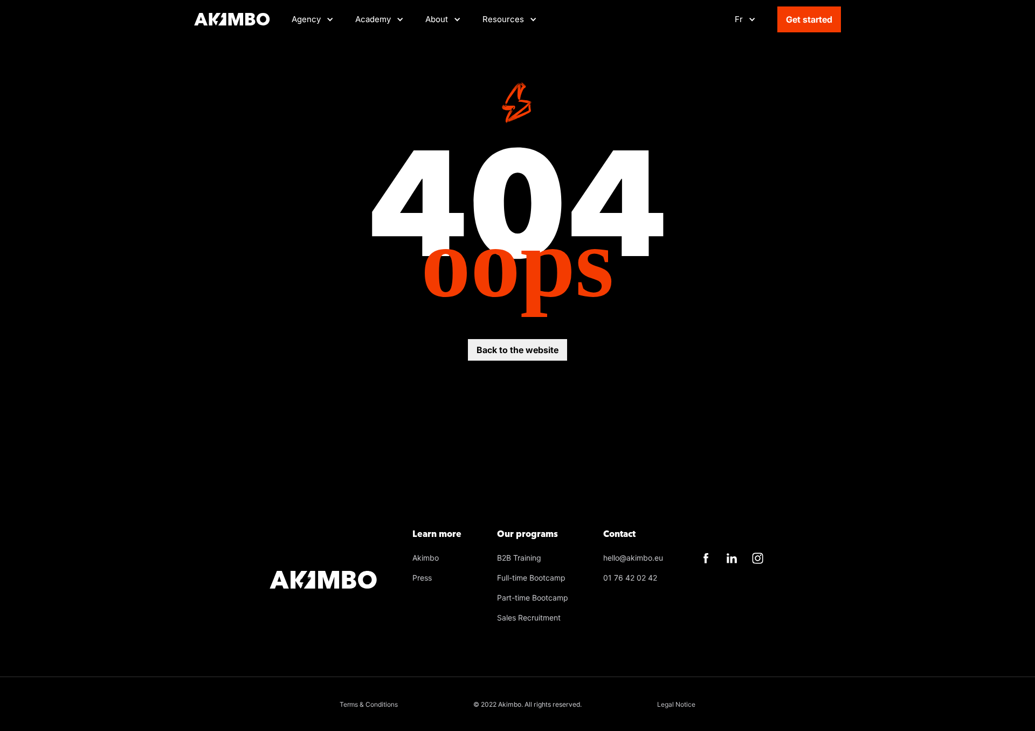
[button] (379, 19)
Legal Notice (676, 704)
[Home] (232, 19)
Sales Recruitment (529, 617)
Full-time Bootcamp (531, 577)
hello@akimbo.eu (633, 557)
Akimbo (425, 557)
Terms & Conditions (369, 704)
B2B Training (519, 557)
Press (422, 577)
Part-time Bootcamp (532, 597)
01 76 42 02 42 (630, 577)
